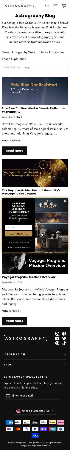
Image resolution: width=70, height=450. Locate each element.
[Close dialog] (65, 201)
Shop (8, 364)
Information (14, 354)
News (5, 52)
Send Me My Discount (19, 234)
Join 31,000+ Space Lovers (26, 376)
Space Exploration (14, 59)
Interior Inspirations (51, 52)
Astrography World (24, 52)
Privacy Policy (26, 247)
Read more (14, 151)
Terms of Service (14, 247)
